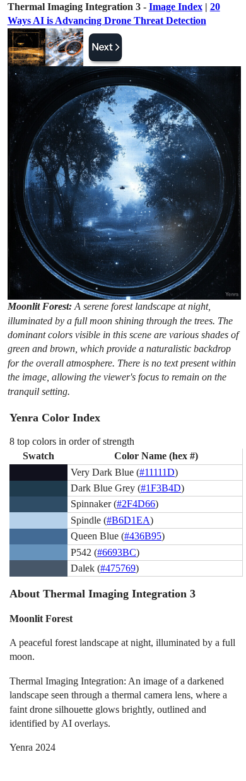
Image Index (175, 6)
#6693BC (116, 552)
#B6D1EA (128, 520)
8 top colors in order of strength (71, 441)
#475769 (118, 568)
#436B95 (142, 536)
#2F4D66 (136, 503)
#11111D (157, 472)
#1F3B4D (161, 488)
